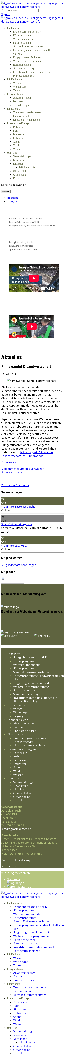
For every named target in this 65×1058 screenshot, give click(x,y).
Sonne (16, 141)
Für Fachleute (14, 79)
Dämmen (18, 101)
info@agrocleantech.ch (16, 829)
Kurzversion (9, 462)
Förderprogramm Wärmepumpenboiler (27, 663)
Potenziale (19, 127)
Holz (15, 130)
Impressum (8, 866)
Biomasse (18, 134)
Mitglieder (18, 163)
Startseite (13, 879)
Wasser (17, 149)
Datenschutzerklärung (15, 860)
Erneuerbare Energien (19, 123)
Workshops (19, 86)
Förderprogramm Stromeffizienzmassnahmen (31, 670)
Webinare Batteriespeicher (18, 506)
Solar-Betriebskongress (16, 524)
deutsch (5, 191)
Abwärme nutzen (22, 97)
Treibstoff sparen (22, 105)
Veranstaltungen (22, 156)
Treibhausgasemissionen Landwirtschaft (29, 740)
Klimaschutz (14, 108)
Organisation (20, 174)
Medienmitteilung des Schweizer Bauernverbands (22, 470)
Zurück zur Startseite (15, 485)
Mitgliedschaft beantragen (18, 565)
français (12, 201)
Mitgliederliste (27, 167)
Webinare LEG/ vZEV (14, 545)
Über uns (12, 152)
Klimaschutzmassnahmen (27, 119)
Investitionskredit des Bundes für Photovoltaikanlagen (35, 699)
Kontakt (17, 178)
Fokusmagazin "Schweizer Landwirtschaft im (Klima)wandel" (27, 454)
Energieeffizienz (16, 94)
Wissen (17, 83)
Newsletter (19, 160)
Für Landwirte (14, 28)
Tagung (17, 90)
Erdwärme (18, 138)
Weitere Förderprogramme (27, 61)
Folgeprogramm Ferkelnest (27, 57)
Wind (16, 145)
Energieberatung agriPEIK (27, 31)
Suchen (6, 10)
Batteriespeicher (22, 64)
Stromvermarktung (23, 68)
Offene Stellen (21, 171)
